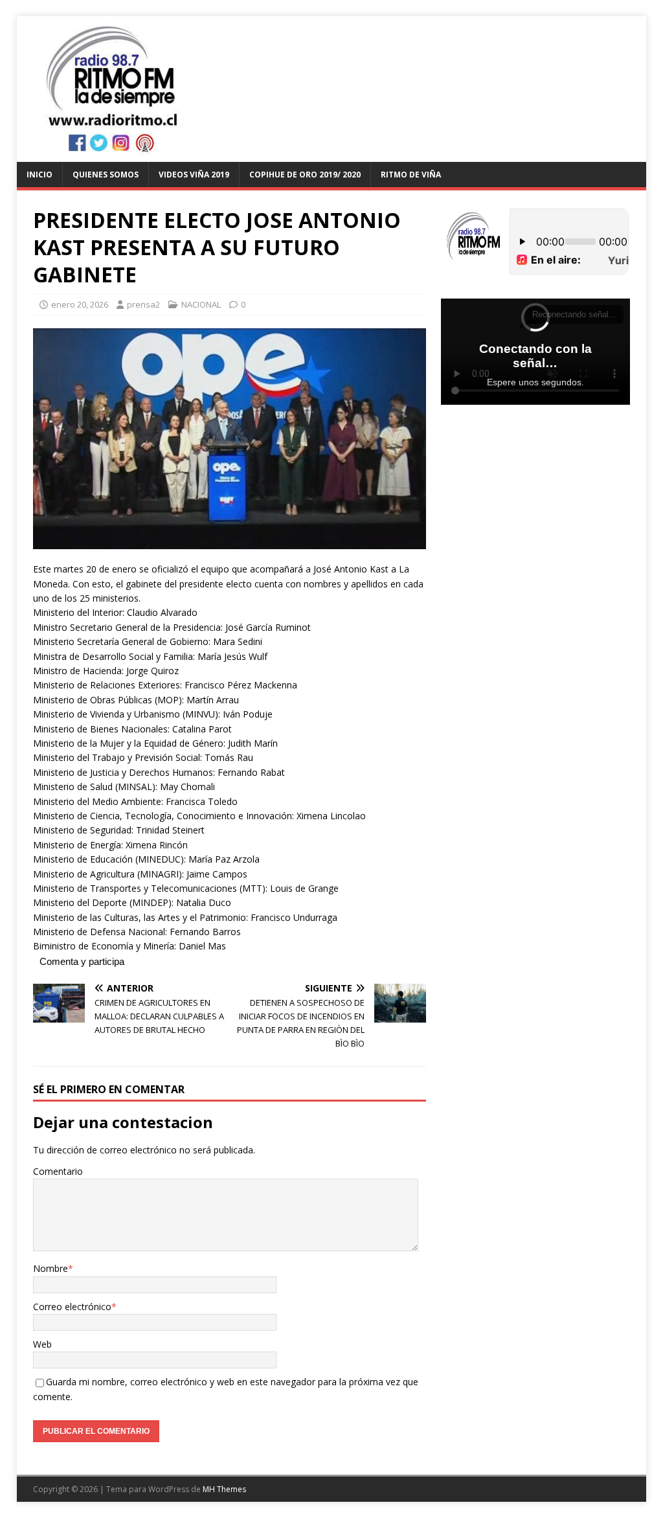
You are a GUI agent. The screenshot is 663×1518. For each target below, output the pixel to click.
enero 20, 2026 (79, 304)
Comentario (58, 1171)
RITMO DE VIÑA (411, 174)
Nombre (50, 1268)
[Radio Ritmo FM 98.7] (332, 154)
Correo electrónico (72, 1306)
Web (42, 1344)
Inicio (39, 174)
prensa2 (143, 304)
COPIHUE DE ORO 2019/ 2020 (305, 174)
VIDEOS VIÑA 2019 (194, 174)
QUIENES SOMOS (106, 174)
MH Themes (224, 1489)
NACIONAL (201, 304)
